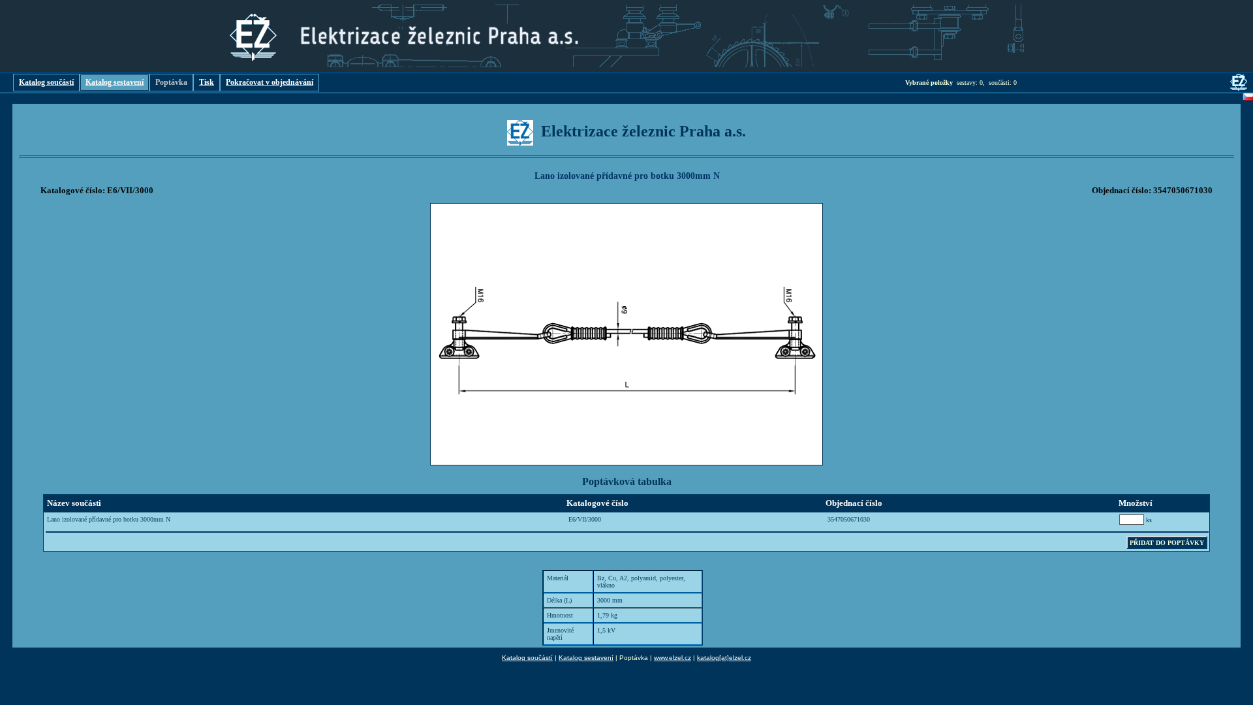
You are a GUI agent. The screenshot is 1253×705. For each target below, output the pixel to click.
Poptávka (171, 82)
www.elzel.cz (672, 657)
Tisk (206, 82)
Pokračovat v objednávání (269, 82)
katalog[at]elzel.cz (724, 657)
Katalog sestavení (114, 82)
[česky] (1248, 98)
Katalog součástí (46, 82)
